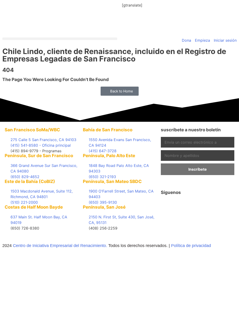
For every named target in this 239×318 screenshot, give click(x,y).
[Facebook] (166, 205)
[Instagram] (205, 205)
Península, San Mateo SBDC (112, 181)
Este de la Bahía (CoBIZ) (30, 181)
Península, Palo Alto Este (109, 155)
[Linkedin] (192, 205)
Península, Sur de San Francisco (39, 155)
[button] (59, 38)
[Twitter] (179, 205)
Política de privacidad (191, 245)
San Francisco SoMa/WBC (32, 129)
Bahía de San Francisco (107, 129)
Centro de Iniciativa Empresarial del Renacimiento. (60, 245)
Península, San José (104, 207)
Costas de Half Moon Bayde (34, 207)
